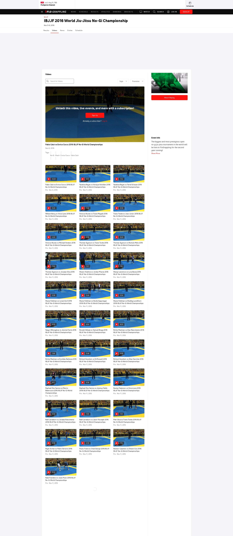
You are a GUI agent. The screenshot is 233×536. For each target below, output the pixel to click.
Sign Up (95, 115)
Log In (104, 121)
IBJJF (46, 17)
